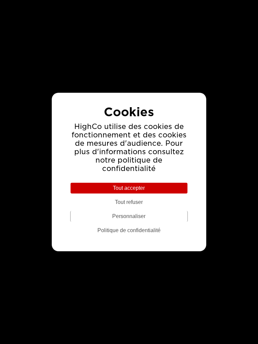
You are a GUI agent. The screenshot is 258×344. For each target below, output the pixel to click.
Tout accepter (129, 188)
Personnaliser (128, 216)
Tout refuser (129, 202)
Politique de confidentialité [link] (129, 230)
